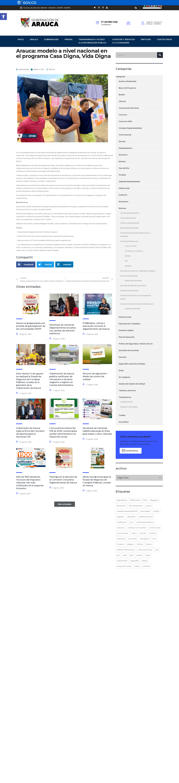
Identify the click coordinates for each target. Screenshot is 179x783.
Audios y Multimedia (127, 81)
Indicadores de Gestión (129, 407)
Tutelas (122, 415)
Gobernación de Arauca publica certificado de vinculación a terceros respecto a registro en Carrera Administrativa (61, 379)
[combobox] (139, 478)
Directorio (123, 155)
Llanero (149, 544)
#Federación (135, 500)
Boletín (122, 95)
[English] (149, 6)
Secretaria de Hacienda (129, 350)
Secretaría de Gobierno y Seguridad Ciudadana (137, 271)
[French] (152, 6)
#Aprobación (122, 500)
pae (157, 549)
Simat (121, 370)
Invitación (123, 195)
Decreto (122, 141)
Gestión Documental (132, 309)
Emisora (122, 161)
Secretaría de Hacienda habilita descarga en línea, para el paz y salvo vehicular (97, 431)
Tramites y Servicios (127, 391)
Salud (147, 555)
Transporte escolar (124, 566)
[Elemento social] (95, 8)
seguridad (134, 560)
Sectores (122, 357)
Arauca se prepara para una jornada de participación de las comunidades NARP (30, 326)
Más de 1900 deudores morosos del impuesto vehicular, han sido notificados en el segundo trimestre (30, 483)
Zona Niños (124, 422)
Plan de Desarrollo (127, 337)
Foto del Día (124, 168)
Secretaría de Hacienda (129, 276)
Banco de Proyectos (127, 88)
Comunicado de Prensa (129, 108)
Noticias (122, 208)
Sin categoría (124, 377)
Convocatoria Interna (128, 218)
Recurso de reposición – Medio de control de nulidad (95, 376)
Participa (146, 39)
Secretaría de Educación (129, 241)
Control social (154, 527)
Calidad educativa (146, 516)
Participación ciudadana (129, 324)
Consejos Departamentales (130, 128)
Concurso (123, 115)
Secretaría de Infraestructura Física (133, 285)
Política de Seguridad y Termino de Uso (136, 344)
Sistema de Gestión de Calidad (132, 384)
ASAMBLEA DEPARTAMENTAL (127, 511)
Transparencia (125, 397)
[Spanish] (161, 6)
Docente (152, 533)
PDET (125, 555)
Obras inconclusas (145, 549)
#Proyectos (121, 505)
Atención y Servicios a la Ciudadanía (123, 41)
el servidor (132, 538)
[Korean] (154, 6)
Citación (122, 101)
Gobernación (51, 39)
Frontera (122, 175)
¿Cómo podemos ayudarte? (135, 436)
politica (139, 555)
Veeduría (128, 266)
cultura (134, 533)
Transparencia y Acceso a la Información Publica (92, 41)
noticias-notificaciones (126, 549)
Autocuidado (145, 511)
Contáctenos (106, 24)
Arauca (34, 39)
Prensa (68, 39)
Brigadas (120, 516)
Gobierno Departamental (129, 223)
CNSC (131, 522)
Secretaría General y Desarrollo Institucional (136, 304)
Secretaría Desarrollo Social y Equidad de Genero (135, 297)
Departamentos (125, 148)
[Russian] (159, 6)
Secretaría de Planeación (129, 290)
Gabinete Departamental (129, 182)
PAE (126, 261)
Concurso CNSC (125, 121)
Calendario (131, 516)
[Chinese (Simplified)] (147, 6)
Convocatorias (125, 135)
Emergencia (144, 538)
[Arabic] (145, 6)
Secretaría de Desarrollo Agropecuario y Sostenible (135, 234)
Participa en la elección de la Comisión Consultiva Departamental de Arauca (63, 480)
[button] (3, 16)
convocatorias (122, 533)
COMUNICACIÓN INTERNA (144, 522)
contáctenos (132, 451)
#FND (145, 500)
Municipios (123, 202)
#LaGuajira (154, 500)
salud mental (122, 560)
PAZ (118, 555)
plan (131, 555)
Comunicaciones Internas (129, 213)
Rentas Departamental (133, 280)
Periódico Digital (126, 330)
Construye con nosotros (134, 251)
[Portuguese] (156, 6)
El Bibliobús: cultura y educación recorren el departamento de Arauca (96, 326)
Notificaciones (125, 317)
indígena (130, 544)
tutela (137, 566)
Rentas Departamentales (129, 228)
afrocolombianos (136, 505)
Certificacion (121, 522)
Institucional (124, 188)
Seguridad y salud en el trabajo (132, 364)
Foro (154, 538)
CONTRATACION (126, 402)
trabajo (144, 560)
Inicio (21, 39)
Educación (121, 538)
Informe (128, 256)
